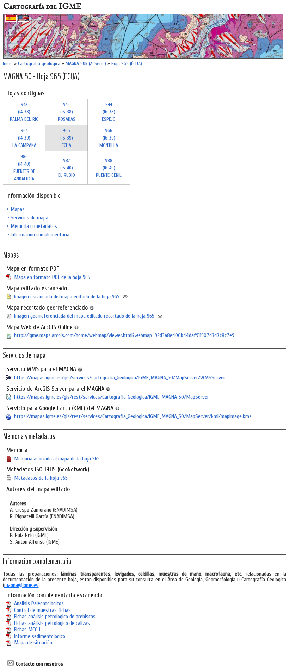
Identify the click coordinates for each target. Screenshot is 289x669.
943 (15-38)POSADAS (66, 111)
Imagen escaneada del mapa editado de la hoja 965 (66, 296)
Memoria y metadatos (34, 226)
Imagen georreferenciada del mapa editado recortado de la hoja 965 (84, 316)
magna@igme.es (21, 585)
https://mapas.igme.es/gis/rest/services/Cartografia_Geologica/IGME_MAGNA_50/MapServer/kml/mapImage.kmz (133, 416)
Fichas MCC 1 (27, 629)
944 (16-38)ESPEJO (109, 111)
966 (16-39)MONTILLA (108, 138)
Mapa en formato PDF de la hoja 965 (52, 277)
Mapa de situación (33, 642)
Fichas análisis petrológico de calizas (52, 623)
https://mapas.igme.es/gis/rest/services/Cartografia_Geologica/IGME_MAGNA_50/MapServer (111, 397)
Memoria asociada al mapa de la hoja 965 (57, 459)
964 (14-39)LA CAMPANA (24, 138)
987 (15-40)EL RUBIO (66, 167)
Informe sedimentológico (39, 636)
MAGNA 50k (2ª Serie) (86, 64)
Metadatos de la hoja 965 (41, 478)
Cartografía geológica (39, 64)
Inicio (8, 64)
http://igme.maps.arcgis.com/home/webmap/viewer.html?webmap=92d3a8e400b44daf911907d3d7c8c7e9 (124, 335)
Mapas (18, 209)
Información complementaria (40, 234)
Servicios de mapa (29, 218)
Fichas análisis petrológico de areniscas (55, 616)
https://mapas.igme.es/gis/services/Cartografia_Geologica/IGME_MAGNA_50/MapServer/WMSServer (119, 377)
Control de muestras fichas (42, 610)
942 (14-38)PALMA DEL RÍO (24, 111)
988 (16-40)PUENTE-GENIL (109, 167)
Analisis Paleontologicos (39, 603)
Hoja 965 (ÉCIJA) (126, 64)
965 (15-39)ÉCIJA (66, 138)
